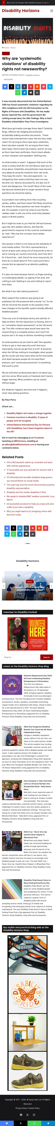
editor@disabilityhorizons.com (19, 444)
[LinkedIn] (18, 86)
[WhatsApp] (18, 92)
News (13, 48)
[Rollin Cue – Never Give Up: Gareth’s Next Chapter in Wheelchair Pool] (12, 850)
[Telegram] (24, 92)
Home (6, 48)
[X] (11, 86)
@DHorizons (20, 441)
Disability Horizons (33, 75)
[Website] (27, 565)
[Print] (37, 92)
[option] (27, 585)
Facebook (39, 437)
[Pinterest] (30, 86)
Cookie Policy (34, 1108)
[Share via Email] (30, 92)
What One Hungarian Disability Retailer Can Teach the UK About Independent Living (38, 729)
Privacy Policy (21, 1108)
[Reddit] (37, 86)
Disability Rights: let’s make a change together (29, 413)
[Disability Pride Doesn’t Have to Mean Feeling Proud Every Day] (12, 898)
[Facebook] (5, 86)
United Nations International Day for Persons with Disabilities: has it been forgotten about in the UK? (29, 428)
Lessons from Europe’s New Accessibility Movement (27, 588)
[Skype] (50, 86)
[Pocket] (43, 86)
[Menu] (51, 12)
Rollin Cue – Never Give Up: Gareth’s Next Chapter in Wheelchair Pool (35, 834)
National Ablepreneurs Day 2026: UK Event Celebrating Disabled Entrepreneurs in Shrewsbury (38, 678)
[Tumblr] (24, 86)
